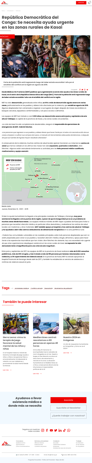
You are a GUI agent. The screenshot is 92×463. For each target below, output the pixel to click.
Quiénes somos (20, 443)
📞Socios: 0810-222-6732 (69, 455)
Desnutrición (49, 288)
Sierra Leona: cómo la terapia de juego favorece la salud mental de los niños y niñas (14, 343)
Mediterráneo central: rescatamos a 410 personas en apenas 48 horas (45, 341)
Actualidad (10, 11)
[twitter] (55, 430)
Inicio (3, 11)
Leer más (6, 370)
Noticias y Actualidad (41, 441)
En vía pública (80, 446)
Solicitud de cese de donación (62, 448)
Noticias (18, 11)
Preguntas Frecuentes (34, 460)
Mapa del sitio (60, 460)
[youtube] (51, 430)
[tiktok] (64, 430)
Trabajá (78, 441)
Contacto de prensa (40, 446)
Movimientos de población (63, 288)
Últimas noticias (39, 443)
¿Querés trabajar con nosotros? (68, 415)
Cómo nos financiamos (23, 446)
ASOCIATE (81, 2)
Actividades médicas (22, 288)
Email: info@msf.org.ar (50, 455)
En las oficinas (80, 444)
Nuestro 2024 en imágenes (71, 339)
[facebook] (46, 430)
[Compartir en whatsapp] (85, 89)
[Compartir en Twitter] (82, 89)
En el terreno (79, 443)
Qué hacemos (20, 444)
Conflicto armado (37, 288)
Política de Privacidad (48, 460)
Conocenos (19, 441)
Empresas (56, 446)
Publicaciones (39, 444)
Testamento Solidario (59, 444)
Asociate (68, 400)
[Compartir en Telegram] (87, 89)
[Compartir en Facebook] (80, 89)
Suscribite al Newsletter (68, 407)
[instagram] (42, 430)
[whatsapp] (68, 430)
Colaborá (56, 441)
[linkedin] (60, 430)
